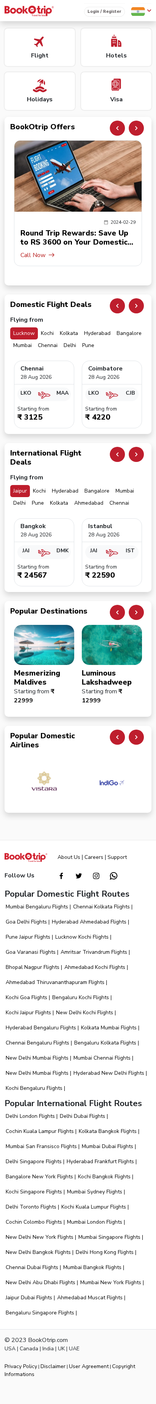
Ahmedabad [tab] (88, 503)
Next (136, 128)
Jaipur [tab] (20, 490)
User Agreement (89, 1366)
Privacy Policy (21, 1366)
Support (117, 857)
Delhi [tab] (70, 345)
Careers (93, 857)
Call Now (32, 255)
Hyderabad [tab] (97, 333)
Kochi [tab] (47, 333)
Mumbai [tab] (22, 345)
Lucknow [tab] (24, 333)
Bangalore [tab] (129, 333)
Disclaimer (53, 1366)
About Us (69, 857)
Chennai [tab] (48, 345)
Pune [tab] (88, 345)
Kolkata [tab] (69, 333)
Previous (117, 128)
